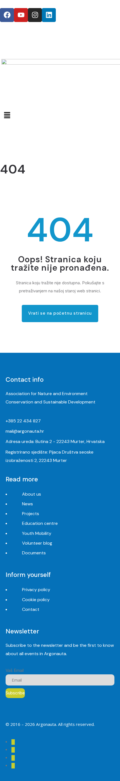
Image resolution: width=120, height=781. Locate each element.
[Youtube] (21, 15)
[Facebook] (7, 15)
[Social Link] (13, 742)
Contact (30, 609)
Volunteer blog (37, 543)
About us (31, 494)
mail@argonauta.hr (25, 431)
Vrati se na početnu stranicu (60, 313)
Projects (30, 513)
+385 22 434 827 (23, 421)
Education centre (40, 523)
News (27, 504)
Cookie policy (36, 600)
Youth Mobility (36, 533)
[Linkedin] (49, 15)
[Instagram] (35, 15)
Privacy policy (36, 590)
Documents (34, 553)
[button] (60, 115)
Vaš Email (15, 670)
